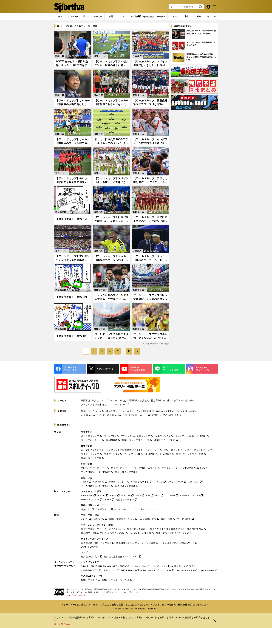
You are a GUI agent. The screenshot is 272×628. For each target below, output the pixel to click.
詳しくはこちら (62, 624)
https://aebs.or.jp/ (76, 595)
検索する (200, 7)
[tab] (85, 16)
